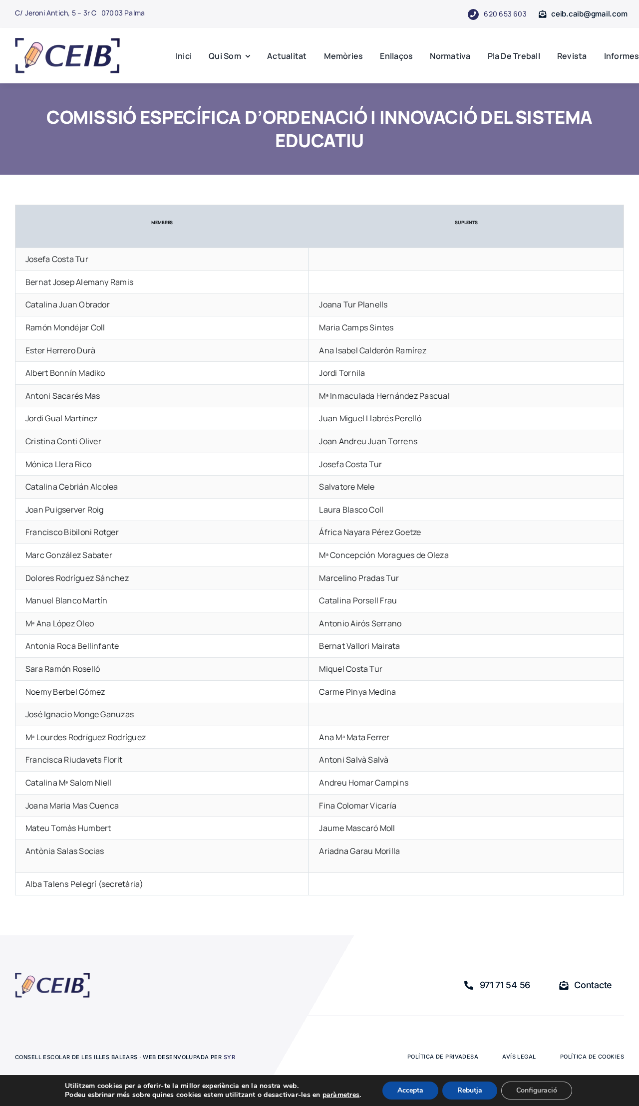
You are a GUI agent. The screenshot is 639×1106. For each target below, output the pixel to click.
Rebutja (469, 1090)
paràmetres (340, 1095)
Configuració (536, 1090)
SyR (229, 1057)
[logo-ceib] (67, 41)
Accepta (410, 1090)
